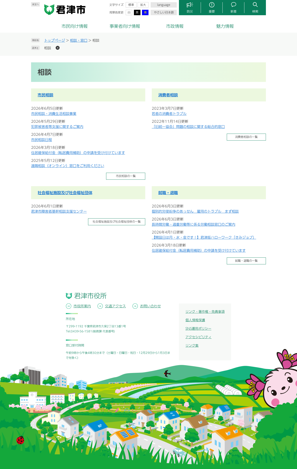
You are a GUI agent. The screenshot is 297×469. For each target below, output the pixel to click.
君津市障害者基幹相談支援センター (59, 211)
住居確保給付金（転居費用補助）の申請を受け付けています (78, 152)
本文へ (35, 4)
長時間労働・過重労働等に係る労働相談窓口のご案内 (193, 224)
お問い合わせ (150, 306)
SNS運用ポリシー (198, 328)
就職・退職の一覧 (246, 260)
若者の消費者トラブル (169, 113)
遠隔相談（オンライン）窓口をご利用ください (67, 165)
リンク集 (192, 345)
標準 (131, 4)
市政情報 (175, 26)
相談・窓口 (78, 40)
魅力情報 (225, 26)
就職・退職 (168, 193)
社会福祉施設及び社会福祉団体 (65, 193)
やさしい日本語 (164, 12)
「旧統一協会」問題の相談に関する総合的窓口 (188, 126)
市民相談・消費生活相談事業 (53, 113)
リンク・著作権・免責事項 (205, 311)
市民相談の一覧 (126, 176)
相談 (47, 48)
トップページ (54, 40)
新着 (233, 11)
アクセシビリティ (198, 337)
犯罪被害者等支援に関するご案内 (57, 126)
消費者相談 (168, 95)
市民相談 (45, 95)
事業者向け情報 (125, 26)
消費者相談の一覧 (246, 137)
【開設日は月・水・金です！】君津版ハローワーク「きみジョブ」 (204, 237)
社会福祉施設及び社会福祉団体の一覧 (117, 221)
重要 (212, 11)
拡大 (143, 4)
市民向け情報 (75, 26)
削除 (58, 48)
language (163, 4)
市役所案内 (82, 306)
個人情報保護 (195, 320)
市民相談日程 (41, 139)
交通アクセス (115, 306)
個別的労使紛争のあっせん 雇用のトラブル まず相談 (195, 211)
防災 (190, 11)
